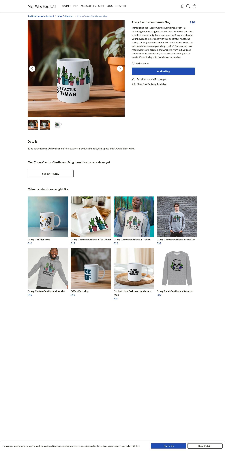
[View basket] (194, 6)
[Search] (188, 6)
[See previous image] (32, 69)
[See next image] (120, 69)
